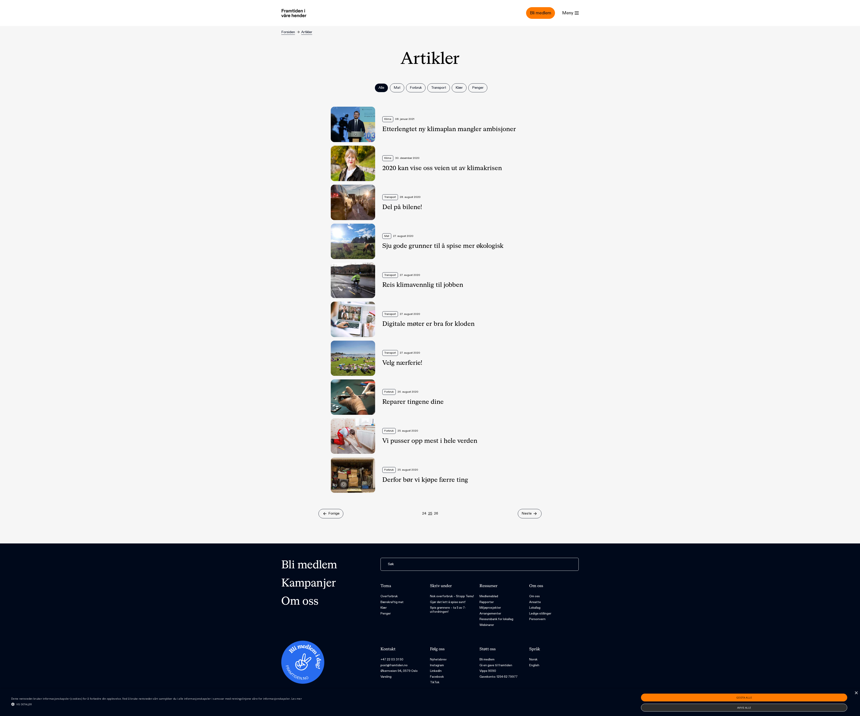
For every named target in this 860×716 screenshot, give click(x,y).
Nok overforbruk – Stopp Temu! (452, 596)
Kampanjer (308, 583)
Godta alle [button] (744, 697)
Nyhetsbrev (438, 659)
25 (430, 513)
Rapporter (486, 602)
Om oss (299, 601)
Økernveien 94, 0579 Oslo (399, 671)
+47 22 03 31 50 (392, 659)
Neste (527, 513)
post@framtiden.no (394, 665)
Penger (386, 613)
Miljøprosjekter (490, 608)
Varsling (386, 677)
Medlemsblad (488, 596)
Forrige (334, 513)
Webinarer (486, 625)
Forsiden (288, 32)
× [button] (856, 693)
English (534, 665)
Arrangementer (490, 613)
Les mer (296, 699)
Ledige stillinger (540, 613)
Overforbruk (389, 596)
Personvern (537, 619)
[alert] (430, 702)
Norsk (533, 659)
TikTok (434, 682)
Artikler (306, 32)
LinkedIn (436, 671)
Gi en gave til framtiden (495, 665)
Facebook (437, 677)
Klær (384, 608)
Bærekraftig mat (392, 602)
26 (436, 513)
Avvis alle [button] (744, 707)
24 (424, 513)
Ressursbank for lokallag (496, 619)
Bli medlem (309, 565)
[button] (156, 704)
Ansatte (535, 602)
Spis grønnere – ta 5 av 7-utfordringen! (448, 610)
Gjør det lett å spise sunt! (448, 602)
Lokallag (534, 608)
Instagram (437, 665)
